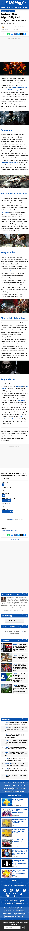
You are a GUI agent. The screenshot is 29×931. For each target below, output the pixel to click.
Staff (14, 783)
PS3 (9, 11)
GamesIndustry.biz (10, 916)
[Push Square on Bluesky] (24, 890)
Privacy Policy (21, 785)
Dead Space (15, 87)
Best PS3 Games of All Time (9, 530)
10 (10, 691)
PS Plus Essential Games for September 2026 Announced (15, 759)
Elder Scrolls (21, 400)
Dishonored (19, 386)
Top (5, 783)
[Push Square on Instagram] (8, 895)
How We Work (22, 783)
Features (4, 11)
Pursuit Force (5, 212)
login (11, 519)
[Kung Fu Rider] (14, 240)
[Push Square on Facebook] (21, 895)
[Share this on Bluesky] (12, 34)
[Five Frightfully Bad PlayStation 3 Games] (14, 69)
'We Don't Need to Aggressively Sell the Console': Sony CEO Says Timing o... (16, 770)
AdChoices (24, 902)
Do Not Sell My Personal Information (15, 903)
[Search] (26, 2)
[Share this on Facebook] (15, 34)
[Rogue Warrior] (14, 367)
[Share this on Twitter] (18, 34)
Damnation (6, 130)
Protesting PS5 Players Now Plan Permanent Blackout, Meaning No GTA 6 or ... (16, 729)
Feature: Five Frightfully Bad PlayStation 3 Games (14, 17)
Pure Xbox (21, 908)
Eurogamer (19, 913)
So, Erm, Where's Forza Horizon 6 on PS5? (16, 776)
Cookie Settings (9, 791)
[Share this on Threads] (21, 34)
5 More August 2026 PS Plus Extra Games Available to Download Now (16, 748)
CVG (18, 916)
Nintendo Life (13, 908)
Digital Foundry (20, 911)
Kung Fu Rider (8, 252)
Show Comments (15, 621)
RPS (23, 916)
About (10, 783)
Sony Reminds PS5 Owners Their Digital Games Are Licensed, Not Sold (16, 723)
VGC (25, 913)
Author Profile (8, 610)
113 (10, 680)
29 (10, 660)
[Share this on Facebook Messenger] (24, 34)
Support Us (7, 785)
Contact (14, 785)
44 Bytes (17, 902)
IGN (14, 913)
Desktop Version (19, 791)
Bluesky (17, 610)
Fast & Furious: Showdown (14, 193)
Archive (23, 788)
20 (18, 539)
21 (10, 650)
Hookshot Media (13, 900)
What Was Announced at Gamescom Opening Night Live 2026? (15, 764)
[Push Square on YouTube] (11, 890)
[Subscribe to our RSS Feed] (5, 890)
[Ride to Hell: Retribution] (14, 306)
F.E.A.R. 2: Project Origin (12, 90)
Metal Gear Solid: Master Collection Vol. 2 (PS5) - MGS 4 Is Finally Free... (16, 753)
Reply (22, 610)
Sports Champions (10, 271)
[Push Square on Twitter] (18, 890)
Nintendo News (6, 913)
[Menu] (2, 2)
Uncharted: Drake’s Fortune (10, 162)
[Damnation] (14, 118)
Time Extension (9, 911)
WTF (13, 11)
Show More (14, 880)
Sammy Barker (6, 29)
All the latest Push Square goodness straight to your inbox (14, 923)
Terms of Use (8, 788)
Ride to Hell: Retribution (13, 318)
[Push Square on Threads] (14, 895)
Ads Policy (16, 788)
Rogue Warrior (8, 379)
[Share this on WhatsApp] (8, 34)
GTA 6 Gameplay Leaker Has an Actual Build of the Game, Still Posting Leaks (16, 742)
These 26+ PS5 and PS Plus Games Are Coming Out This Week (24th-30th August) (14, 735)
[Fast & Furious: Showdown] (14, 181)
